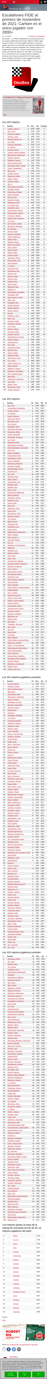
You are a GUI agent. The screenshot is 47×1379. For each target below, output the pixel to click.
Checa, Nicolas (13, 760)
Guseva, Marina (13, 603)
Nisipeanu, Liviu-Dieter (15, 371)
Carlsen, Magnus (13, 129)
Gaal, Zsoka (12, 1004)
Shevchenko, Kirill (14, 694)
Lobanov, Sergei (13, 836)
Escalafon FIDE (14, 1344)
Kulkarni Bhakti (13, 590)
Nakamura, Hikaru (14, 176)
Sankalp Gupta (13, 913)
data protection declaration (25, 1369)
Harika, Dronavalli (14, 434)
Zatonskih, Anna (13, 577)
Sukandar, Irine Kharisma (16, 545)
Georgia (16, 1308)
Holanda (16, 1284)
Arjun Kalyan (12, 773)
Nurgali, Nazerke (13, 1072)
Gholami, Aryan (13, 821)
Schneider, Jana (13, 1069)
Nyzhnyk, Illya (12, 279)
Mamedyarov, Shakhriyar (16, 155)
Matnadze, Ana (13, 524)
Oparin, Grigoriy (13, 339)
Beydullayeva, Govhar (15, 1064)
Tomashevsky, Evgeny (15, 210)
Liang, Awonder (13, 731)
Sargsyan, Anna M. (14, 595)
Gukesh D (11, 713)
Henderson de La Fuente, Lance (19, 852)
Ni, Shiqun (11, 635)
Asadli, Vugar (12, 742)
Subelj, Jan (11, 942)
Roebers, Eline (13, 1033)
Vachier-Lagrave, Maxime (16, 152)
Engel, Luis (11, 750)
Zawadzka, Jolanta (14, 498)
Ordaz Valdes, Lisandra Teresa (18, 640)
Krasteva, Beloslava (14, 1183)
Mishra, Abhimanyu (14, 802)
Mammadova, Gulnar (15, 571)
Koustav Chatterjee (14, 926)
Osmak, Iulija (12, 503)
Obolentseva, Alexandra (16, 1030)
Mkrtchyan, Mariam (14, 1080)
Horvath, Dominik (14, 902)
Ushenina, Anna (13, 500)
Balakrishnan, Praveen (15, 794)
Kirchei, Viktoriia (13, 1159)
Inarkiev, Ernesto (13, 334)
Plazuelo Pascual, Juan (16, 931)
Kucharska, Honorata (15, 1209)
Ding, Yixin (11, 506)
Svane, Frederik (13, 865)
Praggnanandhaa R (14, 721)
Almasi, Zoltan (12, 252)
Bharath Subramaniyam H (17, 884)
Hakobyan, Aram (13, 726)
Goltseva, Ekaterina (14, 1035)
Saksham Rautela (14, 881)
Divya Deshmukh (13, 1019)
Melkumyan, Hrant (14, 387)
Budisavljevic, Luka (14, 818)
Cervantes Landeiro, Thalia (17, 1156)
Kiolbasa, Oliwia (13, 553)
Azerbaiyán (17, 1256)
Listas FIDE (34, 1344)
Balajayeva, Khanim (14, 643)
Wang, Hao (11, 171)
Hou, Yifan (11, 345)
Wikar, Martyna (13, 1207)
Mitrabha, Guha (13, 842)
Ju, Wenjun (11, 413)
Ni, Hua (10, 313)
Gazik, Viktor (12, 768)
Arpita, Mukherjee (14, 1085)
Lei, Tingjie (11, 440)
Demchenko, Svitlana (15, 1054)
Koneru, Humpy (13, 411)
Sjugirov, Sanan (13, 329)
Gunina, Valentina (14, 461)
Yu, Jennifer (12, 1101)
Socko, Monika (13, 582)
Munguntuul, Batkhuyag (16, 492)
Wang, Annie (12, 632)
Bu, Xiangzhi (12, 229)
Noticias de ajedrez (20, 8)
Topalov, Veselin (13, 181)
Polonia (16, 1280)
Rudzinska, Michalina (15, 1154)
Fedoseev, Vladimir (14, 216)
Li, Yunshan (12, 1083)
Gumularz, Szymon (14, 781)
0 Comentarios (40, 36)
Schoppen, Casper (14, 850)
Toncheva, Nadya (14, 1178)
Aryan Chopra (12, 739)
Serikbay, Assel (13, 1114)
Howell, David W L (14, 390)
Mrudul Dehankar (14, 1091)
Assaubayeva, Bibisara (15, 561)
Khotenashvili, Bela (14, 455)
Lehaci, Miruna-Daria (15, 1143)
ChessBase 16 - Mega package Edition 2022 (22, 97)
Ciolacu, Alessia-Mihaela (16, 1075)
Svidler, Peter (12, 239)
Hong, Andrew (12, 823)
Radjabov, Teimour (14, 160)
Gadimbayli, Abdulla (14, 934)
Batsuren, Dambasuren (16, 834)
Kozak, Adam (12, 784)
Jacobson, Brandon (14, 807)
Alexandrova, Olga (14, 513)
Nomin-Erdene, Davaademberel (19, 587)
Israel (15, 1296)
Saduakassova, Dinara (15, 445)
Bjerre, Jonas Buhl (14, 744)
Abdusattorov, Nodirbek (16, 697)
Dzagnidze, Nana (14, 426)
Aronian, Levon (13, 137)
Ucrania (16, 1252)
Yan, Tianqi (11, 1185)
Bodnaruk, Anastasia (15, 566)
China (15, 1244)
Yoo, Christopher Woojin (16, 839)
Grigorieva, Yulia (13, 1167)
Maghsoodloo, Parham (15, 213)
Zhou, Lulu (11, 1193)
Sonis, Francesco (14, 776)
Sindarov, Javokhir (14, 736)
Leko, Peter (12, 326)
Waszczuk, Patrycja (14, 1046)
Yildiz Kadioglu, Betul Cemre (17, 648)
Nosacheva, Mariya (14, 1106)
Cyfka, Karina (12, 529)
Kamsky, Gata (12, 350)
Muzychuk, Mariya (14, 419)
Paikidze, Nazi (12, 666)
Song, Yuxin (12, 1017)
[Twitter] (13, 1349)
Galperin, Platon (13, 792)
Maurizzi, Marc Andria (15, 844)
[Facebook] (8, 1349)
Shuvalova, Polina (14, 432)
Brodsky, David (13, 887)
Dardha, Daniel (13, 789)
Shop (4, 2)
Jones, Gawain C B (14, 363)
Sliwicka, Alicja (12, 1038)
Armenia (16, 1264)
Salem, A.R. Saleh (14, 245)
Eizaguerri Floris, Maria (16, 1011)
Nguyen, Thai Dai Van (15, 734)
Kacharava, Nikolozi (14, 908)
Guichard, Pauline (14, 540)
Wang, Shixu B (13, 871)
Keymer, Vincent (13, 699)
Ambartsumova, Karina (16, 608)
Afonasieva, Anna (14, 1104)
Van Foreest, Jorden (15, 223)
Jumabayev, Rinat (14, 347)
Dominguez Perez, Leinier (17, 165)
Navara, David (12, 231)
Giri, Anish (11, 142)
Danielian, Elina (13, 477)
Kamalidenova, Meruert (16, 1001)
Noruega (16, 1300)
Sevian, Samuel (13, 310)
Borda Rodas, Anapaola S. (17, 1217)
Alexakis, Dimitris (13, 897)
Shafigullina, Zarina (14, 1164)
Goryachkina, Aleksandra (16, 408)
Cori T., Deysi (12, 569)
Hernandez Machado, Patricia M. (19, 1040)
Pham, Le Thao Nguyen (16, 645)
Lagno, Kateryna (13, 416)
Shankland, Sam (13, 208)
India (15, 1248)
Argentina (16, 1312)
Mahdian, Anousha (14, 1146)
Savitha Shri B (12, 1056)
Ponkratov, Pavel (13, 332)
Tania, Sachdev (13, 585)
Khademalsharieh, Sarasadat (18, 448)
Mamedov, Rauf (13, 287)
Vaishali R (11, 548)
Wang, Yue (11, 300)
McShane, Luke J (14, 316)
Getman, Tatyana (14, 1175)
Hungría (16, 1268)
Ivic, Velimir (11, 718)
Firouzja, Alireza (13, 150)
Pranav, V (11, 863)
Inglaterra (16, 1288)
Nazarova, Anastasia (15, 1138)
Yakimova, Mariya (14, 1133)
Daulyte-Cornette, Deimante (17, 564)
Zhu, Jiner (11, 474)
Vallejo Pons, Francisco (16, 218)
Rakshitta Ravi (13, 1201)
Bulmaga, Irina (13, 550)
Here (24, 1366)
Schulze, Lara (12, 1048)
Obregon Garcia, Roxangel (17, 1212)
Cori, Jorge (11, 361)
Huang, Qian (12, 490)
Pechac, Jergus (13, 752)
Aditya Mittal (12, 939)
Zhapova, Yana (13, 1067)
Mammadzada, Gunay (15, 469)
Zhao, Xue (11, 450)
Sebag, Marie (12, 479)
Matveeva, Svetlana (14, 614)
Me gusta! (32, 36)
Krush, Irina (12, 511)
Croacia (16, 1304)
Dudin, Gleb (12, 900)
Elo (8, 1344)
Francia (15, 1260)
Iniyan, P (11, 755)
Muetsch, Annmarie (14, 1062)
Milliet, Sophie (12, 521)
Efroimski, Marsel (14, 516)
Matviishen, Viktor (14, 826)
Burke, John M (13, 747)
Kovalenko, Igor (13, 302)
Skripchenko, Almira (14, 574)
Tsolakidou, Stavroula (15, 624)
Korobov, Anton (13, 255)
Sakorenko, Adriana (14, 1148)
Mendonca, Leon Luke (15, 779)
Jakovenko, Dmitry (14, 258)
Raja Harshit (12, 855)
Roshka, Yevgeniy (14, 892)
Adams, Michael (13, 194)
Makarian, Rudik (13, 876)
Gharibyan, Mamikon (15, 918)
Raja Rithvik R (12, 860)
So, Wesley (11, 147)
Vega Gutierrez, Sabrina (16, 579)
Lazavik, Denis (13, 929)
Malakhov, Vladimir (14, 368)
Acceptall (38, 1374)
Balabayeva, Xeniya (14, 1022)
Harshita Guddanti (14, 1199)
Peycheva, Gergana (14, 996)
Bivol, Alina (11, 622)
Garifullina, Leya (13, 527)
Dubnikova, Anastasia (15, 1119)
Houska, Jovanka (14, 611)
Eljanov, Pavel (12, 250)
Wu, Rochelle (12, 1151)
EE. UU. (16, 1240)
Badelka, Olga (12, 487)
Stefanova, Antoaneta (15, 463)
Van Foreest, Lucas (14, 786)
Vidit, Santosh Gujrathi (15, 187)
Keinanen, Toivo (13, 916)
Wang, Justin (12, 923)
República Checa (19, 1292)
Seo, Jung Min (13, 945)
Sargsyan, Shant (13, 707)
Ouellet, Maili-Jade (14, 1096)
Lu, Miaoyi (11, 1109)
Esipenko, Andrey (14, 200)
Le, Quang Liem (13, 205)
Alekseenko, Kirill (13, 202)
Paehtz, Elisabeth (14, 453)
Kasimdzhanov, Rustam (16, 337)
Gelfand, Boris (12, 281)
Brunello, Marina (13, 661)
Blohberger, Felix (13, 858)
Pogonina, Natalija (14, 466)
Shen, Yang (12, 558)
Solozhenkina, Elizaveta (16, 1014)
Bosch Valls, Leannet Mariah (17, 1196)
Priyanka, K (12, 1135)
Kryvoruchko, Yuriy (14, 260)
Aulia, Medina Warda (15, 650)
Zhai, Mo (11, 629)
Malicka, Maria (13, 1027)
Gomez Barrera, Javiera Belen (18, 1127)
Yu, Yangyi (11, 221)
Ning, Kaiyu (12, 627)
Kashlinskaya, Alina (14, 458)
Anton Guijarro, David (15, 297)
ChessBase (14, 1357)
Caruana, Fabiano (14, 134)
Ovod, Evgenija (13, 653)
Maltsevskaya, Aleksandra (17, 532)
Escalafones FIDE (25, 1344)
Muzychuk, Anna (13, 421)
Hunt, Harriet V (13, 537)
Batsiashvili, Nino (13, 442)
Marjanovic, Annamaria (16, 993)
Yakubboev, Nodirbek (15, 715)
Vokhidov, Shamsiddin (15, 797)
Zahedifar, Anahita (14, 1141)
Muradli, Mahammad (15, 831)
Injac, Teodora (12, 593)
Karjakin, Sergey (13, 173)
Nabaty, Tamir (12, 384)
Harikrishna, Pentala (15, 192)
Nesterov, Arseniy (14, 813)
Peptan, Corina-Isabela (16, 600)
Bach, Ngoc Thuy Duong (16, 1170)
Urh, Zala (11, 1006)
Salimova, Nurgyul (14, 990)
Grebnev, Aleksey (14, 905)
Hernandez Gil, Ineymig (16, 998)
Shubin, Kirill (12, 937)
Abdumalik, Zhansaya (15, 437)
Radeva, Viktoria (13, 1112)
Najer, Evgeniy (13, 366)
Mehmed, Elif (12, 1220)
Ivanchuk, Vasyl (13, 268)
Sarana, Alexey (13, 353)
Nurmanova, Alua (14, 1122)
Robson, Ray (12, 274)
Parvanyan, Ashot (14, 910)
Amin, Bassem (13, 263)
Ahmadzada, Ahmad (15, 921)
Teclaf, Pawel (12, 763)
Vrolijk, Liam (12, 895)
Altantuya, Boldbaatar (15, 1077)
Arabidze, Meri (13, 484)
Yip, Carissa (12, 519)
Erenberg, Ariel (13, 815)
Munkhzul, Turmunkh (15, 1051)
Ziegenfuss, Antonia (14, 1088)
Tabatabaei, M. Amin (15, 702)
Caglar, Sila (12, 1093)
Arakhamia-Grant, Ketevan (17, 658)
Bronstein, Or (12, 873)
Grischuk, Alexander (15, 144)
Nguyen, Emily (13, 1059)
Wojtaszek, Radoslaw (15, 226)
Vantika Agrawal (13, 1009)
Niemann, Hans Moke (15, 705)
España (15, 1272)
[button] (14, 2)
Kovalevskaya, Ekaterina (16, 656)
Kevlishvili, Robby (14, 847)
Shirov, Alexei (12, 284)
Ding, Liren (11, 131)
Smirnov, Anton (13, 728)
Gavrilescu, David (14, 810)
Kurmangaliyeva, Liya (15, 1130)
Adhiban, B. (12, 289)
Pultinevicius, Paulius (15, 757)
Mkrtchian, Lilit (13, 616)
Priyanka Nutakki (13, 1188)
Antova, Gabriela (13, 1043)
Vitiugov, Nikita (13, 179)
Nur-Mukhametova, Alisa (16, 1125)
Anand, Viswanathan (15, 168)
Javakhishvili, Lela (14, 482)
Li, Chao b (11, 266)
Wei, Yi (10, 184)
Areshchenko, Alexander (16, 292)
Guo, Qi (10, 542)
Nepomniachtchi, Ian (15, 139)
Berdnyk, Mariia (13, 1025)
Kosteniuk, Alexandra (15, 429)
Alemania (16, 1276)
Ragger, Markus (13, 308)
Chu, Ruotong (12, 1191)
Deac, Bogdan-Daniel (15, 374)
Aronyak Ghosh (13, 879)
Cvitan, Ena (12, 1117)
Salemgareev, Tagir (14, 829)
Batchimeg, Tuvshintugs (16, 664)
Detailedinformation (11, 1374)
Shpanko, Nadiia (13, 1098)
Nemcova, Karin (13, 1204)
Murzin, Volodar (13, 800)
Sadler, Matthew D (14, 237)
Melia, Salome (12, 637)
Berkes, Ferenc (13, 276)
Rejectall (24, 1374)
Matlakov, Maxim (13, 242)
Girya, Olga (12, 556)
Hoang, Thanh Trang (15, 598)
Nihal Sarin (11, 376)
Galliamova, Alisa (13, 508)
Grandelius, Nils (13, 295)
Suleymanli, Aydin (14, 765)
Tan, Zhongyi (12, 424)
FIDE (4, 1320)
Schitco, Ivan (12, 868)
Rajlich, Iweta (12, 619)
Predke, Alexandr (13, 305)
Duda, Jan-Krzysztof (15, 163)
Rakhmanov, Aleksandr (16, 379)
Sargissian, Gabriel (14, 324)
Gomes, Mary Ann (14, 669)
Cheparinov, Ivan (13, 271)
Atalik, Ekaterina (13, 495)
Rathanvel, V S (13, 889)
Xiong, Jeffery (12, 247)
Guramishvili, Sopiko (15, 606)
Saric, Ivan (11, 318)
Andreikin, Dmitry (13, 189)
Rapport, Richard (13, 158)
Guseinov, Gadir (13, 321)
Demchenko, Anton (14, 358)
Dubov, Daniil (12, 197)
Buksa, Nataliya (13, 534)
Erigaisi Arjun (12, 710)
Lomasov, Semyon (14, 771)
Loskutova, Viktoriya (15, 1180)
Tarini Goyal (12, 1214)
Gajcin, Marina (13, 1172)
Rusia (15, 1236)
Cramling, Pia (12, 471)
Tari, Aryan (11, 382)
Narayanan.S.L (13, 342)
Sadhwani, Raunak (14, 723)
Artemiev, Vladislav (14, 234)
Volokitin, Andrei (13, 355)
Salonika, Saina (13, 1162)
